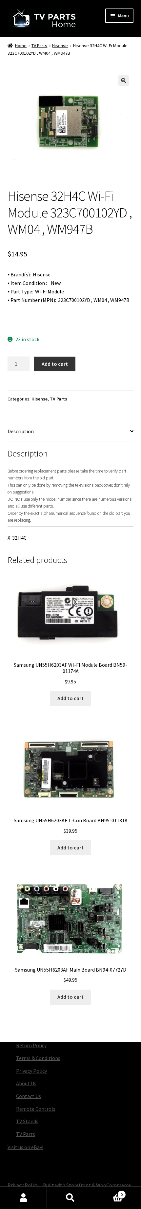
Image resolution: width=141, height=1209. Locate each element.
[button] (123, 80)
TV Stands (27, 1121)
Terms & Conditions (38, 1058)
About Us (26, 1083)
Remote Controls (35, 1109)
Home (21, 45)
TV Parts (39, 45)
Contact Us (28, 1096)
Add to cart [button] (70, 698)
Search (70, 1198)
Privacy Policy (31, 1071)
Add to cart (55, 364)
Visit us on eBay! (25, 1147)
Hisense (60, 45)
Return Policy (31, 1045)
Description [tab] (21, 431)
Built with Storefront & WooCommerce (87, 1185)
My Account (23, 1198)
